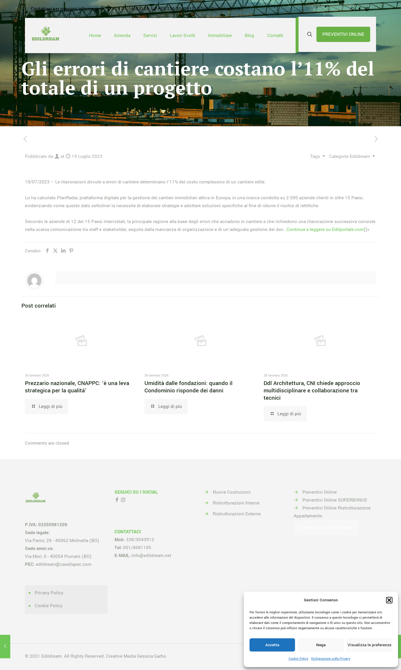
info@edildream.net (222, 9)
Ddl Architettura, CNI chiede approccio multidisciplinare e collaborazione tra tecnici (312, 390)
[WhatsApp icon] (352, 9)
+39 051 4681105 (130, 9)
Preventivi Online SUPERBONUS (334, 500)
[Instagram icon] (367, 9)
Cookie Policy (298, 659)
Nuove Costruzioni (232, 492)
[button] (389, 600)
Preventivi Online (319, 492)
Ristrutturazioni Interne (236, 503)
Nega (321, 645)
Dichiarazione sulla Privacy (330, 659)
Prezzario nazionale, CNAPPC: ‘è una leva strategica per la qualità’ (77, 387)
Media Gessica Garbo (145, 656)
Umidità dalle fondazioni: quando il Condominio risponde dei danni (188, 387)
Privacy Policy (49, 593)
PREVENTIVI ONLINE (343, 34)
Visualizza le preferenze (369, 645)
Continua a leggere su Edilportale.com (325, 229)
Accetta (272, 645)
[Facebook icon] (359, 9)
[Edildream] (45, 35)
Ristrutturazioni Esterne (237, 514)
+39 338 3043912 (176, 9)
